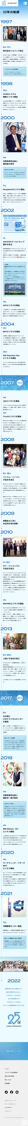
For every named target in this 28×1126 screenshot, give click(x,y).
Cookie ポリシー (8, 1111)
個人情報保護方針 (8, 1107)
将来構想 (7, 1083)
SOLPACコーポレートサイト (11, 1100)
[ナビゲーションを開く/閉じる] (25, 3)
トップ (7, 1069)
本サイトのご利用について (10, 1104)
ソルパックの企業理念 (11, 1072)
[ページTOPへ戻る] (24, 1122)
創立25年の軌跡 (9, 1076)
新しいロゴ (8, 1080)
